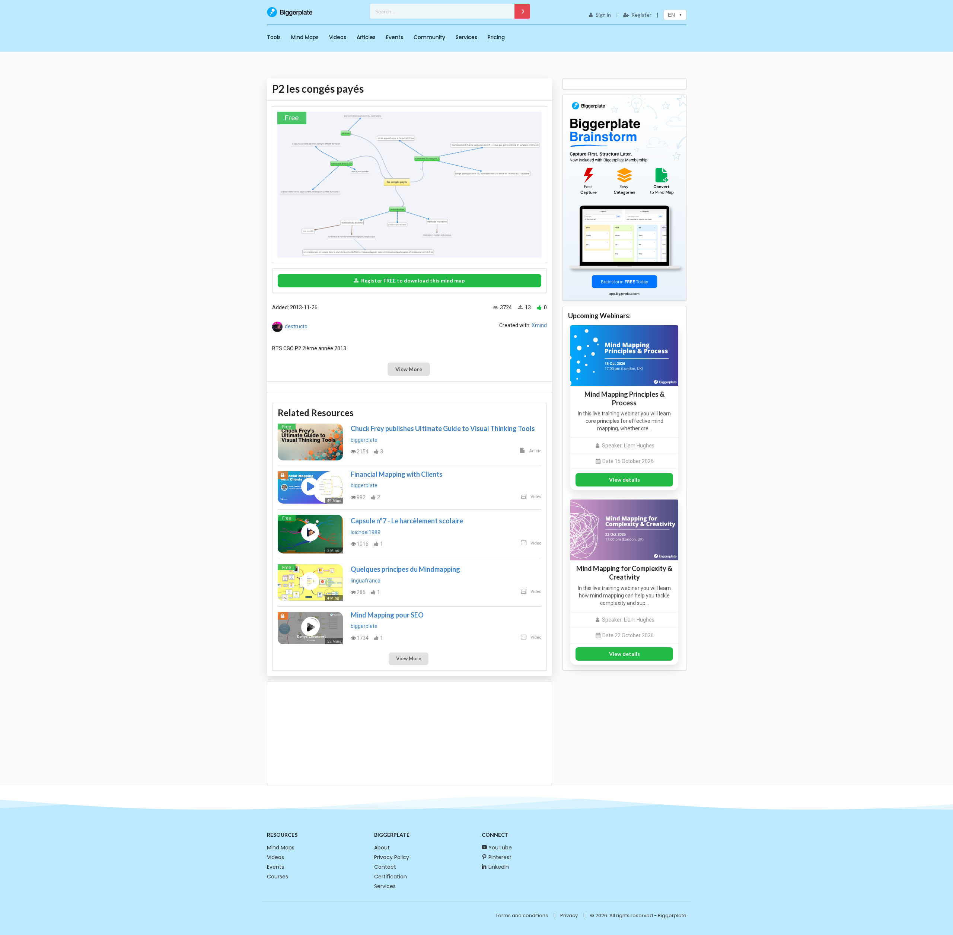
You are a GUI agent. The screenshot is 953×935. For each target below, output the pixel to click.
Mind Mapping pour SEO (387, 615)
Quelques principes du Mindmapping (405, 569)
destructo (296, 326)
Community (429, 37)
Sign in (603, 15)
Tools (274, 37)
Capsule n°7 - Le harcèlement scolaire (407, 521)
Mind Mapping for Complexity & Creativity (624, 572)
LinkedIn (498, 867)
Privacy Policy (391, 857)
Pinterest (500, 857)
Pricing (496, 37)
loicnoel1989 (365, 532)
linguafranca (365, 581)
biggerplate (364, 440)
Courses (277, 876)
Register (641, 15)
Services (466, 37)
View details (624, 479)
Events (394, 37)
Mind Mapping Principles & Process (624, 398)
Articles (366, 37)
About (382, 847)
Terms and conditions (521, 915)
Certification (390, 876)
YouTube (500, 847)
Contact (385, 867)
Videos (337, 37)
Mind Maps (305, 37)
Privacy (569, 915)
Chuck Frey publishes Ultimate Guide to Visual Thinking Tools (443, 428)
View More (408, 369)
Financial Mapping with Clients (397, 474)
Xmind (539, 325)
